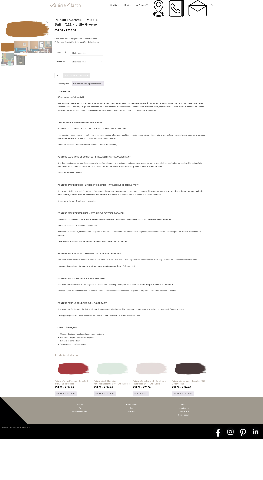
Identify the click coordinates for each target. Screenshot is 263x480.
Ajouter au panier (76, 75)
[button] (47, 21)
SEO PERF (24, 427)
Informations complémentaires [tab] (87, 84)
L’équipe (183, 404)
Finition (60, 61)
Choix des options (65, 394)
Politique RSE (183, 411)
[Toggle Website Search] (212, 5)
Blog (131, 408)
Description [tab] (63, 84)
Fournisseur (183, 415)
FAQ (79, 408)
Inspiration (131, 411)
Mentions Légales (79, 411)
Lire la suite (141, 394)
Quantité (61, 53)
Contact (79, 404)
